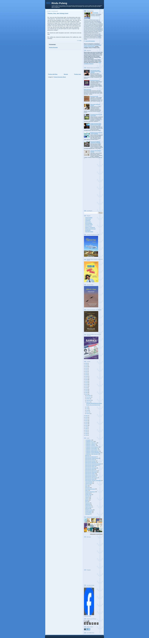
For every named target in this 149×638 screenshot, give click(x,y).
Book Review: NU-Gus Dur (91, 470)
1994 (86, 435)
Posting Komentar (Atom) (60, 77)
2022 (86, 369)
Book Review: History (90, 466)
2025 (86, 364)
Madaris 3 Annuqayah (90, 227)
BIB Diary (87, 455)
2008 (86, 392)
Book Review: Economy (90, 461)
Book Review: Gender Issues (91, 465)
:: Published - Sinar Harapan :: (91, 453)
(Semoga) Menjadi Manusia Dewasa (94, 403)
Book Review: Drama (90, 459)
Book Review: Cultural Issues (91, 458)
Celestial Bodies (89, 481)
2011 (86, 387)
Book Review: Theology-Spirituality (93, 480)
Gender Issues (88, 494)
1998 (86, 428)
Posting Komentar (53, 47)
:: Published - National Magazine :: (92, 452)
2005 (86, 417)
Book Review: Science (90, 476)
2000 (86, 425)
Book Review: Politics (90, 473)
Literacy (87, 498)
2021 (86, 371)
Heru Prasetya (88, 226)
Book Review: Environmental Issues (93, 463)
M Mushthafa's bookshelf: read (93, 517)
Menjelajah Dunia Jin (94, 80)
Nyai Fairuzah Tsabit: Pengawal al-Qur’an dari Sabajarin (95, 71)
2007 (86, 394)
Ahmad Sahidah (88, 217)
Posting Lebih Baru (52, 74)
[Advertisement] (64, 62)
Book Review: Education (90, 462)
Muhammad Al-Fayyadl (90, 228)
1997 (86, 430)
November (88, 397)
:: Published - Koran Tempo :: (91, 449)
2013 (86, 384)
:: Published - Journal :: (90, 444)
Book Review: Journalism (91, 468)
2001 (86, 423)
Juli (87, 407)
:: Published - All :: (89, 441)
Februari (88, 413)
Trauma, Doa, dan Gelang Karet (57, 13)
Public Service (88, 507)
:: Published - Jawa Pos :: (90, 442)
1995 (86, 433)
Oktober (88, 398)
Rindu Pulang (59, 3)
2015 (86, 381)
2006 (86, 415)
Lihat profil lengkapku (90, 41)
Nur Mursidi (87, 230)
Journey (87, 497)
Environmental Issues (90, 488)
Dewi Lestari (88, 221)
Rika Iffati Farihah (89, 231)
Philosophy (87, 504)
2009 (86, 390)
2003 (86, 420)
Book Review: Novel (89, 469)
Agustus (88, 401)
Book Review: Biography (90, 456)
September (88, 400)
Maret (87, 411)
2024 (86, 366)
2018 (86, 376)
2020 (86, 373)
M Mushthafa (95, 12)
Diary (80, 40)
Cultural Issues (88, 483)
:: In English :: (88, 440)
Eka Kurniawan (88, 223)
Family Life (87, 493)
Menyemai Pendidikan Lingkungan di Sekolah (95, 142)
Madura (87, 500)
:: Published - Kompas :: (90, 445)
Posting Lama (77, 74)
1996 (86, 431)
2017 (86, 377)
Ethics (86, 490)
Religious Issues (89, 509)
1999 (86, 426)
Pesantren (87, 502)
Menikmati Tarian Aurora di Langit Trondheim (96, 133)
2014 (86, 382)
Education (87, 487)
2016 (86, 379)
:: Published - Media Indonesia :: (92, 451)
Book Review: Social (89, 479)
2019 (86, 374)
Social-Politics (88, 512)
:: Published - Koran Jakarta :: (91, 447)
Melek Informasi (87, 89)
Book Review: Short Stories (91, 477)
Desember (88, 395)
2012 (86, 385)
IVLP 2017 (87, 495)
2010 (86, 389)
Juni (87, 408)
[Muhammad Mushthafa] (89, 614)
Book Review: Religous (90, 474)
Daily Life (87, 484)
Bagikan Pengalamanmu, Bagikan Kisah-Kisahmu (95, 124)
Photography (88, 505)
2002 (86, 422)
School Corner (88, 511)
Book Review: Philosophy (91, 472)
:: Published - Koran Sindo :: (91, 448)
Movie (86, 501)
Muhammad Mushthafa (88, 587)
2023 (86, 368)
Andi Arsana (88, 219)
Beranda (66, 74)
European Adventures (90, 491)
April (87, 410)
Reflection (87, 508)
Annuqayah (87, 220)
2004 (86, 418)
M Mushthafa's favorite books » (96, 534)
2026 (86, 363)
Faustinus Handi (88, 224)
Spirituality (87, 514)
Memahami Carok (94, 96)
